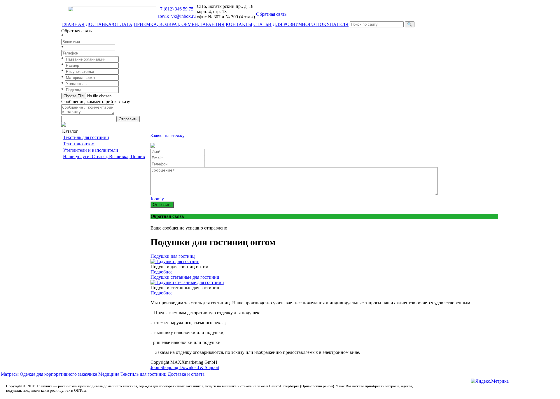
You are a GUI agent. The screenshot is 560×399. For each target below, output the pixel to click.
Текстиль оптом (78, 143)
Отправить (128, 119)
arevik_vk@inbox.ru (177, 16)
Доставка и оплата (186, 374)
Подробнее (161, 271)
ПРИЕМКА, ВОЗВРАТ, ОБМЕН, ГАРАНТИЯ (179, 24)
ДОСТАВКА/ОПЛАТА (109, 24)
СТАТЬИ (262, 24)
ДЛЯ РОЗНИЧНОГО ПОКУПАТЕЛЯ (311, 24)
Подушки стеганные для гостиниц (184, 277)
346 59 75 (175, 8)
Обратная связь (271, 14)
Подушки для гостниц (172, 256)
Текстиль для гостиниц (86, 137)
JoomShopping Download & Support (184, 367)
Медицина (108, 374)
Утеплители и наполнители (90, 150)
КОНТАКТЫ (239, 24)
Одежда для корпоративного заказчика (58, 374)
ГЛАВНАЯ (73, 24)
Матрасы (10, 374)
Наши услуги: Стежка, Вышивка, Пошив (104, 156)
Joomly (157, 198)
